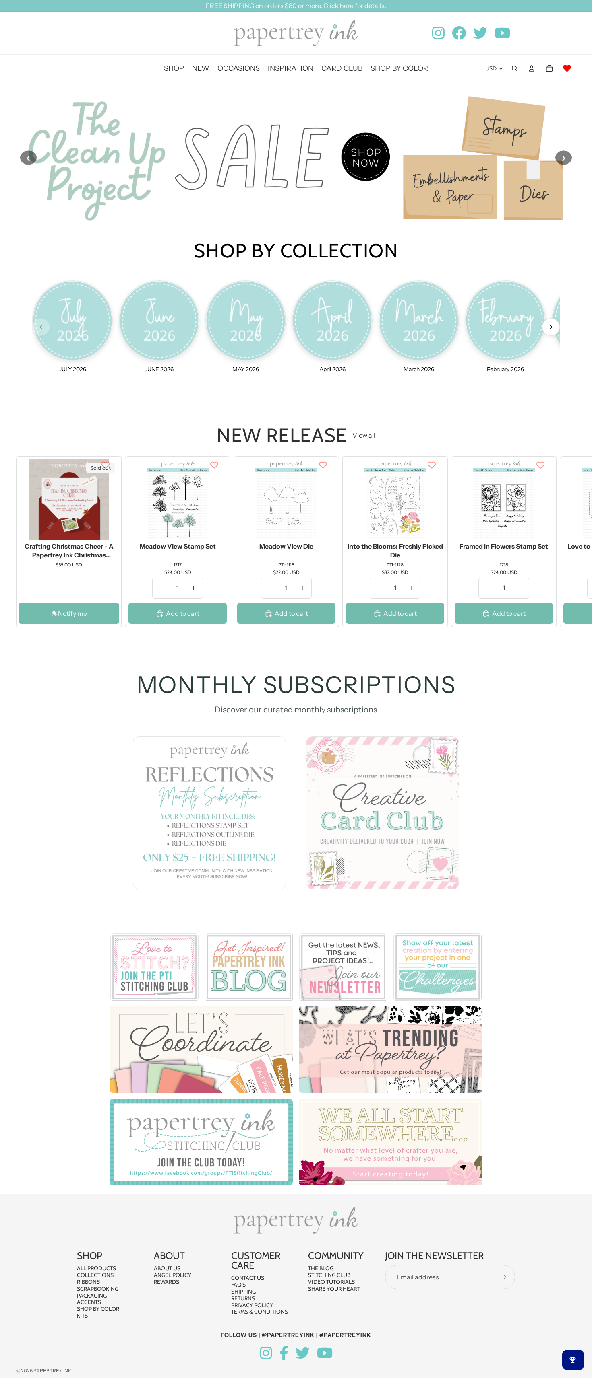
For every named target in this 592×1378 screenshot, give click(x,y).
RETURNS (243, 1298)
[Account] (531, 68)
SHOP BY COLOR (98, 1308)
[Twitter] (303, 1353)
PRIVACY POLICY (252, 1305)
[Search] (515, 68)
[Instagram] (266, 1353)
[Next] (551, 327)
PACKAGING (92, 1295)
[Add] (214, 527)
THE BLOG (320, 1268)
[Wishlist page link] (567, 68)
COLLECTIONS (95, 1275)
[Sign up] (503, 1277)
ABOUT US (167, 1268)
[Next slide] (567, 542)
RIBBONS (88, 1281)
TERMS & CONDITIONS (259, 1312)
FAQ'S (238, 1284)
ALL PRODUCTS (96, 1268)
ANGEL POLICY (172, 1275)
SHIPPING (243, 1291)
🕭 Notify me (69, 613)
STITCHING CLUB (329, 1275)
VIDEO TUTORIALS (331, 1281)
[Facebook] (283, 1353)
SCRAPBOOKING (97, 1288)
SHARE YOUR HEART (334, 1288)
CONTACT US (247, 1278)
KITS (82, 1315)
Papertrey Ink (52, 1371)
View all (363, 435)
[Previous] (41, 327)
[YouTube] (325, 1353)
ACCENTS (89, 1302)
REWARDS (166, 1281)
